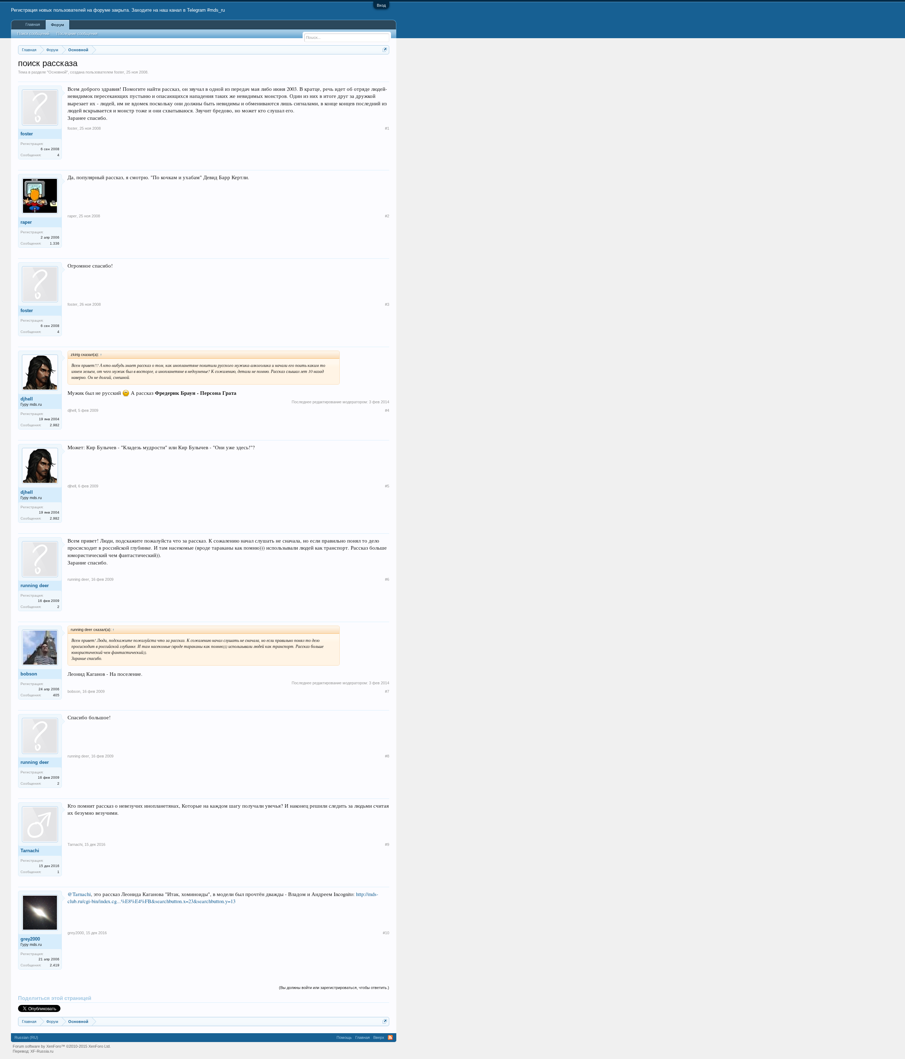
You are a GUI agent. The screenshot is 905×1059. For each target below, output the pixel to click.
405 (56, 695)
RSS (390, 1037)
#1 (387, 128)
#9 (387, 844)
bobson (29, 674)
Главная (32, 24)
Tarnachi (30, 850)
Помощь (344, 1037)
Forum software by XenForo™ (62, 1046)
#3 (387, 304)
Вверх (378, 1037)
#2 (387, 216)
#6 (387, 579)
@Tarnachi (79, 894)
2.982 (54, 425)
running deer (35, 585)
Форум (57, 25)
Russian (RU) (26, 1037)
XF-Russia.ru (41, 1051)
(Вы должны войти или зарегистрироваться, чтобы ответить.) (334, 987)
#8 (387, 756)
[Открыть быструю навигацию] (385, 49)
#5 (387, 486)
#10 (386, 933)
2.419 (54, 965)
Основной (57, 72)
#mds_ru (216, 10)
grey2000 (30, 939)
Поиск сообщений (33, 33)
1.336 (54, 243)
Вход (381, 5)
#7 (387, 691)
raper (26, 222)
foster (119, 72)
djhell (27, 399)
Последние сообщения (77, 33)
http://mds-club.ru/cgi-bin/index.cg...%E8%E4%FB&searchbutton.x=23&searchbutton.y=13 (223, 898)
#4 (387, 410)
